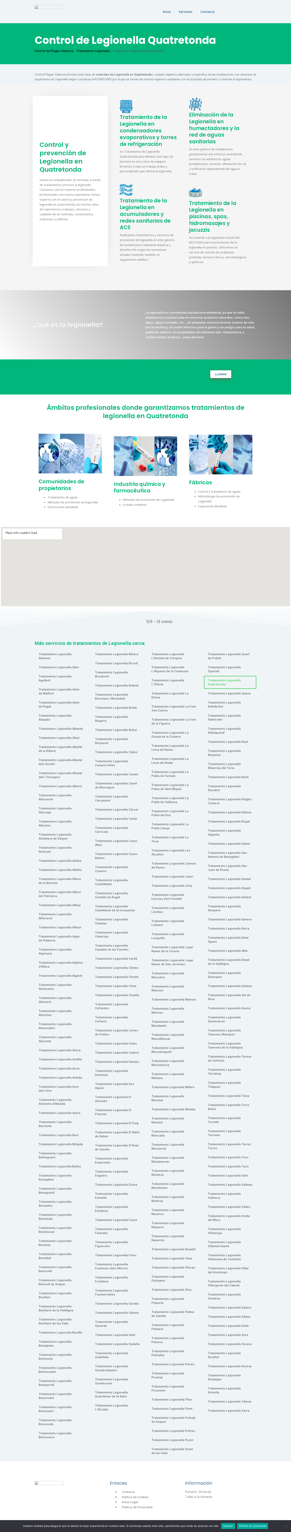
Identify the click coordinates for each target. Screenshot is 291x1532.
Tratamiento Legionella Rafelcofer (224, 717)
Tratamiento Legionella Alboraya (55, 810)
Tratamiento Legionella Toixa (228, 1096)
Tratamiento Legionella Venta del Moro (229, 1218)
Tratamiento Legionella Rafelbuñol (224, 704)
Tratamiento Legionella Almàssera (55, 987)
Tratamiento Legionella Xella (228, 1326)
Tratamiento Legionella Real (228, 742)
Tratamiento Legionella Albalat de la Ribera (60, 749)
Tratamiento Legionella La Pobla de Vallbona (170, 800)
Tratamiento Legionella (93, 51)
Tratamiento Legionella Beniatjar (55, 1256)
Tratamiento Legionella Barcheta (55, 1124)
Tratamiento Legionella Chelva (116, 968)
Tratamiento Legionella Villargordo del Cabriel (224, 1283)
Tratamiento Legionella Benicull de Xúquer (55, 1282)
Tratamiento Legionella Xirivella (224, 1390)
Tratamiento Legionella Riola (228, 777)
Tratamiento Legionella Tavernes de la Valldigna (225, 1045)
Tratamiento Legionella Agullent (55, 678)
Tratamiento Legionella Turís (228, 1166)
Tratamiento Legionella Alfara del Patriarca (60, 894)
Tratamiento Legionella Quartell (224, 669)
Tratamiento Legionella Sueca (229, 1008)
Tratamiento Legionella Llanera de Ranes (173, 865)
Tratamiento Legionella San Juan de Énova (227, 868)
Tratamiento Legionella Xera (228, 1335)
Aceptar (228, 1525)
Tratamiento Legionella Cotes (116, 1043)
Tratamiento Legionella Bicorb (116, 663)
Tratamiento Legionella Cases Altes (116, 843)
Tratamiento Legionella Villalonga (224, 1231)
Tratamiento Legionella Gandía (117, 1303)
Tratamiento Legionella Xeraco (230, 1344)
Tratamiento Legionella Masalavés (167, 1023)
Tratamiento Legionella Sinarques (224, 975)
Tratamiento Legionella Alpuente (55, 1039)
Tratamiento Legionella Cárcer (116, 809)
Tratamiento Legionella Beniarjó (55, 1243)
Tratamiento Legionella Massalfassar (167, 1037)
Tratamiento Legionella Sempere (224, 908)
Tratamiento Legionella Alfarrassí (55, 916)
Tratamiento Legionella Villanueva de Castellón (224, 1257)
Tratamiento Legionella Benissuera (55, 1435)
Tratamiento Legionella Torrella (224, 1120)
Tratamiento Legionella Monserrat (167, 1146)
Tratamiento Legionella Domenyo (111, 1073)
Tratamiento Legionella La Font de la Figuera (173, 721)
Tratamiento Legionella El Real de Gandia (116, 1147)
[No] (286, 1526)
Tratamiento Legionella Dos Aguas (114, 1086)
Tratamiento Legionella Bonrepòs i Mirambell (111, 696)
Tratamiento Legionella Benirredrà (55, 1396)
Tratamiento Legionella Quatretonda (224, 682)
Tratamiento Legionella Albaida (61, 729)
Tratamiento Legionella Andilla (60, 1059)
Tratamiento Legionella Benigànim (55, 1343)
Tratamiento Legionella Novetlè (173, 1249)
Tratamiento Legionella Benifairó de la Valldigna (56, 1308)
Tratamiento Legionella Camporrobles (111, 763)
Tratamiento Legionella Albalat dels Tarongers (60, 775)
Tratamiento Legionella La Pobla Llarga (170, 826)
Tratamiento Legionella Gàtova (117, 1313)
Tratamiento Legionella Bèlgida (61, 1144)
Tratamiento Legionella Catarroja (111, 934)
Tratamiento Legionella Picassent (167, 1388)
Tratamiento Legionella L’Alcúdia (111, 1407)
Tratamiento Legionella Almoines (55, 1013)
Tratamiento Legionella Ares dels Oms (59, 1089)
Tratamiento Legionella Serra (228, 928)
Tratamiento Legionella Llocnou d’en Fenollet (167, 897)
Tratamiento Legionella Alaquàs (55, 717)
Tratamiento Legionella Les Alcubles (170, 852)
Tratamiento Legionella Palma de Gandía (172, 1314)
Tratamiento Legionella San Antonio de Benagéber (227, 855)
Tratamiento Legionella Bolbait (117, 685)
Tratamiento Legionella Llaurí (172, 876)
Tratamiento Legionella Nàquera (167, 1225)
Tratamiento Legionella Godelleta (111, 1355)
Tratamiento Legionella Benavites (55, 1203)
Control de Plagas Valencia (54, 51)
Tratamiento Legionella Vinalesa (224, 1296)
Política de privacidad (252, 1525)
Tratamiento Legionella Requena (224, 753)
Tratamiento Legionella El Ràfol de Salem (117, 1134)
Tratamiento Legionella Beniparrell (55, 1383)
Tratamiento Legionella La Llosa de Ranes (170, 748)
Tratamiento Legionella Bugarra (111, 719)
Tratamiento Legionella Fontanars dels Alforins (111, 1266)
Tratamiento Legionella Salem (229, 843)
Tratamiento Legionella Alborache (55, 797)
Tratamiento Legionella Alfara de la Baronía (60, 881)
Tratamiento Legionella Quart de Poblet (228, 656)
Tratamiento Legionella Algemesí (55, 951)
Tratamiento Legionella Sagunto (224, 832)
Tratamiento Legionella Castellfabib (111, 882)
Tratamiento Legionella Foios (115, 1255)
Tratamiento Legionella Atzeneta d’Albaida (55, 1102)
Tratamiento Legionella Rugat (229, 821)
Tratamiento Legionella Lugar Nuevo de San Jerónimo (172, 962)
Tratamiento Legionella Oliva (171, 1258)
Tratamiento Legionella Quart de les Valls (172, 1451)
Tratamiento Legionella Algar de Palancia (59, 938)
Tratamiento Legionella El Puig (116, 1123)
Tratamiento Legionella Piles (171, 1399)
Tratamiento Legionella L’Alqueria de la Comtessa (169, 669)
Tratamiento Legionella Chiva (115, 986)
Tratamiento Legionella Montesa (167, 1173)
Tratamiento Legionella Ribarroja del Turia (224, 766)
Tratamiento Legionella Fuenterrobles (111, 1292)
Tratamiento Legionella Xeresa (230, 1366)
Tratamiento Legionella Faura (116, 1220)
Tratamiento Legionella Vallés (229, 1207)
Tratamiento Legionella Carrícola (111, 830)
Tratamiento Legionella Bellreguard (55, 1155)
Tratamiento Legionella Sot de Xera (229, 997)
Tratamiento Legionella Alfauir (60, 927)
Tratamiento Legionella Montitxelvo (167, 1186)
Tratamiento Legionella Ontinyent (167, 1278)
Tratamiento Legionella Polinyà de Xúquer (173, 1420)
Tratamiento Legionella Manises (167, 988)
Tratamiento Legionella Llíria (171, 886)
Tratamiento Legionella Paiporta (167, 1301)
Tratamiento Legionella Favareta (111, 1231)
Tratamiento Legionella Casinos (111, 869)
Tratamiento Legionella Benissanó (55, 1409)
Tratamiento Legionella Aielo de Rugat (59, 704)
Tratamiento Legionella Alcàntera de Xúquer (55, 836)
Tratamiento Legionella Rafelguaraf (224, 730)
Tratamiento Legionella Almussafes (55, 1026)
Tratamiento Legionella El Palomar (113, 1112)
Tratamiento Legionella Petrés (172, 1364)
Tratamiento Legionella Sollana (230, 986)
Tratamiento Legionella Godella (117, 1344)
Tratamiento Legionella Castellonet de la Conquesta (115, 908)
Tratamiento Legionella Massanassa (167, 1063)
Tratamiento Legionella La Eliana (170, 695)
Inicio (167, 12)
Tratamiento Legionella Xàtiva (229, 1316)
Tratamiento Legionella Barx (59, 1135)
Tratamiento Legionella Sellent (229, 897)
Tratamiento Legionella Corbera (111, 1019)
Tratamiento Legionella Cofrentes (111, 1006)
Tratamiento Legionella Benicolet (55, 1269)
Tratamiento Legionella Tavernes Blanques (224, 1032)
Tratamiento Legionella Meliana (167, 1076)
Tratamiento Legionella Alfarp (60, 905)
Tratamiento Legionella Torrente (224, 1133)
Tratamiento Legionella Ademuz (55, 656)
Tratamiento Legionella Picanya (167, 1375)
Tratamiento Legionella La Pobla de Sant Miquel (170, 787)
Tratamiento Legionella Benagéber (55, 1177)
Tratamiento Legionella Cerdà (116, 958)
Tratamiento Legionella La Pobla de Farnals (170, 774)
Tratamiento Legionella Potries (173, 1431)
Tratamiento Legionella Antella (60, 1077)
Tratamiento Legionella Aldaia (60, 861)
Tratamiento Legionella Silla (227, 951)
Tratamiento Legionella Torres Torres (229, 1146)
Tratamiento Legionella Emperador (111, 1160)
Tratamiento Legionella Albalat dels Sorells (60, 762)
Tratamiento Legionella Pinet (171, 1408)
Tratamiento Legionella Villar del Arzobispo (228, 1270)
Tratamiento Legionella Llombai (167, 910)
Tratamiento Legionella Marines (167, 1010)
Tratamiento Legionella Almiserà (55, 1000)
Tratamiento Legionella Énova (116, 1184)
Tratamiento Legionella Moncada (167, 1133)
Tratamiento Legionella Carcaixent (111, 798)
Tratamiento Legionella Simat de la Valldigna (228, 962)
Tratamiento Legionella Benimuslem (55, 1370)
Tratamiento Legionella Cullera (117, 1052)
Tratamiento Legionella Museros (167, 1212)
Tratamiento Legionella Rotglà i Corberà (230, 801)
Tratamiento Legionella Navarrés (167, 1238)
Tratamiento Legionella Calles (116, 752)
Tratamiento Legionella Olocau (173, 1267)
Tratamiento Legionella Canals (116, 774)
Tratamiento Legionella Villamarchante (224, 1244)
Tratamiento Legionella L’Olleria (167, 682)
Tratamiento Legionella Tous (228, 1157)
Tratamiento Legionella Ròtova (229, 812)
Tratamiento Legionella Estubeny (111, 1209)
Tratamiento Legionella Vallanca (224, 1196)
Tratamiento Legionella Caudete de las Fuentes (111, 947)
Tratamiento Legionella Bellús (60, 1166)
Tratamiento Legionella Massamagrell (167, 1050)
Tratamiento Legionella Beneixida (55, 1217)
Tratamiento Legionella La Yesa (170, 839)
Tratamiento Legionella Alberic (60, 786)
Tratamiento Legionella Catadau (111, 921)
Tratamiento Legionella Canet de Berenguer (116, 785)
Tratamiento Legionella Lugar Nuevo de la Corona (172, 949)
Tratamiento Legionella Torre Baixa (228, 1107)
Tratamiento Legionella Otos (171, 1290)
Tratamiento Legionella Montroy (167, 1199)
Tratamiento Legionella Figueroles (111, 1244)
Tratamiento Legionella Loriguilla (167, 936)
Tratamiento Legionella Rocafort (224, 788)
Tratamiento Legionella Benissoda (55, 1422)
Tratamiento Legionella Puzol (172, 1440)
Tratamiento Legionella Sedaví (229, 879)
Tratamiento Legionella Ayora (59, 1113)
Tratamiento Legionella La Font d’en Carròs (173, 708)
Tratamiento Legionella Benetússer (55, 1230)
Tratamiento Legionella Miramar (167, 1098)
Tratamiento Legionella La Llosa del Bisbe (170, 761)
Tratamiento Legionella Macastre (167, 975)
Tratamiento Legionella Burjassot (111, 741)
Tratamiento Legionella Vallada (230, 1184)
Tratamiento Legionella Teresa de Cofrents (229, 1058)
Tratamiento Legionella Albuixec (55, 823)
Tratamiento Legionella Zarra (228, 1410)
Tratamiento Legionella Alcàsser (55, 849)
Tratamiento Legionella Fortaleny (111, 1279)
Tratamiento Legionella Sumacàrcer (224, 1019)
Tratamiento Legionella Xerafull (224, 1355)
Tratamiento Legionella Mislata (173, 1109)
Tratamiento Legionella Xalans (229, 1307)
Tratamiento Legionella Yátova (229, 1401)
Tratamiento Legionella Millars (173, 1087)
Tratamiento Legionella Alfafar (60, 870)
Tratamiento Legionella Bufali (116, 708)
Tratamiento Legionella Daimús (117, 1062)
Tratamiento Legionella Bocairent (111, 674)
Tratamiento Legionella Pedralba (167, 1353)
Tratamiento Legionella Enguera (111, 1173)
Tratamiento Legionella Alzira (60, 1050)
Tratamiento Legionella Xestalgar (224, 1377)
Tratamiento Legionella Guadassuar (111, 1381)
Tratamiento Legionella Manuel (173, 999)
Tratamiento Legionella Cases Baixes (116, 856)
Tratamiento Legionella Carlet (116, 819)
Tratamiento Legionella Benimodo (55, 1357)
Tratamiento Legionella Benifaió (55, 1295)
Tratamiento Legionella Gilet (115, 1335)
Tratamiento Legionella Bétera (116, 654)
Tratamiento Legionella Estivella (111, 1196)
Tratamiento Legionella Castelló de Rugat (111, 895)
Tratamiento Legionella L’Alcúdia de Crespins (167, 656)
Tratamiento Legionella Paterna (167, 1340)
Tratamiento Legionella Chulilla (117, 995)
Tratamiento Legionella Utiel (228, 1175)
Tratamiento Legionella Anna (59, 1068)
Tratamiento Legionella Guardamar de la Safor (111, 1394)
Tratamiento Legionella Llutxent (167, 923)
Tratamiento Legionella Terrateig (224, 1071)
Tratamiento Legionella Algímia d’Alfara (61, 964)
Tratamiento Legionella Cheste (117, 977)
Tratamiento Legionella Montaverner (167, 1159)
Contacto (207, 12)
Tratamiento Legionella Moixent (167, 1120)
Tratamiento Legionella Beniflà (60, 1332)
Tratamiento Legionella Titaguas (224, 1085)
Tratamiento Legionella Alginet (60, 976)
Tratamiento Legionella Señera (230, 919)
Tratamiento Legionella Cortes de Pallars (116, 1032)
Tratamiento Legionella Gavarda (111, 1324)
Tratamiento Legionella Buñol (116, 730)
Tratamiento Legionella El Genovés (113, 1099)
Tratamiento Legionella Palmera (167, 1327)
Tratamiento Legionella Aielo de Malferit (59, 691)
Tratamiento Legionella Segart (229, 888)
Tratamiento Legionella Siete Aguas (228, 939)
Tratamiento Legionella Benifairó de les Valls (55, 1321)
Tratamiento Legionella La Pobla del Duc (170, 813)
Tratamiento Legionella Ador (59, 667)
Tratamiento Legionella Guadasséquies (111, 1368)
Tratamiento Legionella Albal (59, 738)
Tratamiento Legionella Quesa (229, 693)
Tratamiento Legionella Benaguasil (55, 1190)
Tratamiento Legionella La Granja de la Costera (170, 734)
